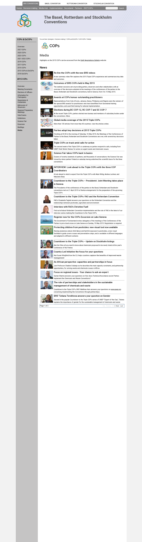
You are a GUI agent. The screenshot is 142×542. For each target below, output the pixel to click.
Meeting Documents (25, 89)
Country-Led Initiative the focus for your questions (78, 251)
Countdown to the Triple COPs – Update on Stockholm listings (84, 241)
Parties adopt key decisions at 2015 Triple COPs (77, 130)
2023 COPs (22, 56)
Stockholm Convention (104, 4)
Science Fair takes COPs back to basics (73, 153)
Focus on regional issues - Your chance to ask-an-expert (81, 272)
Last (121, 306)
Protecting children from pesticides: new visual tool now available (86, 227)
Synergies (51, 39)
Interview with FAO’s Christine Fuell (71, 207)
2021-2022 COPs (24, 59)
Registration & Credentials (23, 101)
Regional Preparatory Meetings (25, 111)
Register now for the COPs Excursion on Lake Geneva (80, 217)
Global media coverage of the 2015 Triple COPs (77, 120)
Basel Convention (52, 4)
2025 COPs (22, 53)
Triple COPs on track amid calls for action (74, 143)
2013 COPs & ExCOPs (26, 71)
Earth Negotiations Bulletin (90, 60)
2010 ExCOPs (23, 74)
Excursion (21, 124)
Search (121, 8)
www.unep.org (116, 289)
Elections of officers (25, 92)
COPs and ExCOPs (72, 39)
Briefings (21, 127)
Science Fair (22, 121)
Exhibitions (22, 118)
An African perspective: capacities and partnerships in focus (83, 262)
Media (20, 130)
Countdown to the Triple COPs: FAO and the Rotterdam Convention (86, 196)
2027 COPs (22, 50)
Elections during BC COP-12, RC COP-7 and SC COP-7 (80, 110)
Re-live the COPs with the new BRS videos (74, 73)
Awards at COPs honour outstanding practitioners (78, 97)
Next (117, 306)
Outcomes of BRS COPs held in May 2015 (74, 83)
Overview (21, 47)
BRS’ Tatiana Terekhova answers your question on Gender (82, 296)
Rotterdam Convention (77, 4)
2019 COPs (22, 62)
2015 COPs (22, 68)
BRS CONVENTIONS (30, 4)
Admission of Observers (22, 106)
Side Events (22, 115)
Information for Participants (23, 96)
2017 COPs (22, 65)
